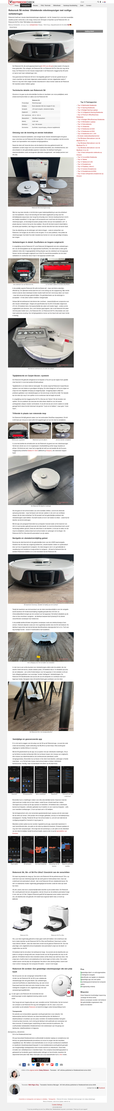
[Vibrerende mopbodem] (18, 430)
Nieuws (35, 5)
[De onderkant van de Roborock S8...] (23, 270)
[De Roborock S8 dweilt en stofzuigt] (41, 480)
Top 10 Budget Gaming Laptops (87, 110)
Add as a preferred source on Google (42, 1060)
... (72, 25)
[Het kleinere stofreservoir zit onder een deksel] (41, 343)
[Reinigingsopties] (27, 779)
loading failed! (80, 31)
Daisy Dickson (44, 1070)
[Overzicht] (14, 779)
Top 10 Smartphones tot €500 (86, 171)
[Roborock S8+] (24, 918)
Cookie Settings (57, 1105)
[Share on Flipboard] (52, 1064)
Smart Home (13, 27)
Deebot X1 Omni (32, 451)
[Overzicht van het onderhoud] (67, 779)
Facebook (101, 1088)
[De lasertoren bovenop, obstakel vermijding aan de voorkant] (41, 579)
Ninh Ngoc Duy (33, 1085)
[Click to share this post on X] (38, 1064)
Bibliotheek (56, 5)
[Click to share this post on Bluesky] (33, 1064)
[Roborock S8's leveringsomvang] (41, 182)
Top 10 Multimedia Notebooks (87, 105)
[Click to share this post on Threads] (28, 1064)
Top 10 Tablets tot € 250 (85, 162)
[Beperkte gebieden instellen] (67, 849)
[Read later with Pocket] (47, 1064)
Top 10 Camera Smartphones (87, 169)
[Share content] (20, 1065)
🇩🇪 (70, 25)
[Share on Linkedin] (56, 1064)
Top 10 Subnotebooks (85, 124)
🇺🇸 (68, 25)
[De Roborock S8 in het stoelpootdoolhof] (41, 706)
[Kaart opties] (14, 849)
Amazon (48, 451)
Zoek (81, 5)
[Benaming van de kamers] (54, 849)
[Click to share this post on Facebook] (24, 1064)
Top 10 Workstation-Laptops (86, 122)
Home (17, 5)
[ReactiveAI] (54, 779)
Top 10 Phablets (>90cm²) (86, 166)
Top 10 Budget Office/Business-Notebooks (91, 119)
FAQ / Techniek (45, 5)
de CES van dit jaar (47, 66)
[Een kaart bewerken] (41, 849)
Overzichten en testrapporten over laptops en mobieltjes (33, 1099)
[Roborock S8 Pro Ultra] (57, 918)
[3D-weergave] (27, 849)
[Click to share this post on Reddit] (42, 1064)
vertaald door (34, 25)
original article (33, 1070)
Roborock (32, 1007)
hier (61, 1054)
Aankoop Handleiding (70, 5)
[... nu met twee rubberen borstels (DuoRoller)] (57, 270)
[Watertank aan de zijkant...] (40, 430)
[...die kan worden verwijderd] (63, 430)
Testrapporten (25, 5)
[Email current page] (61, 1064)
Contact (88, 5)
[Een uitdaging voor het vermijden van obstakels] (41, 647)
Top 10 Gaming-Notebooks (86, 108)
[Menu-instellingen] (41, 779)
